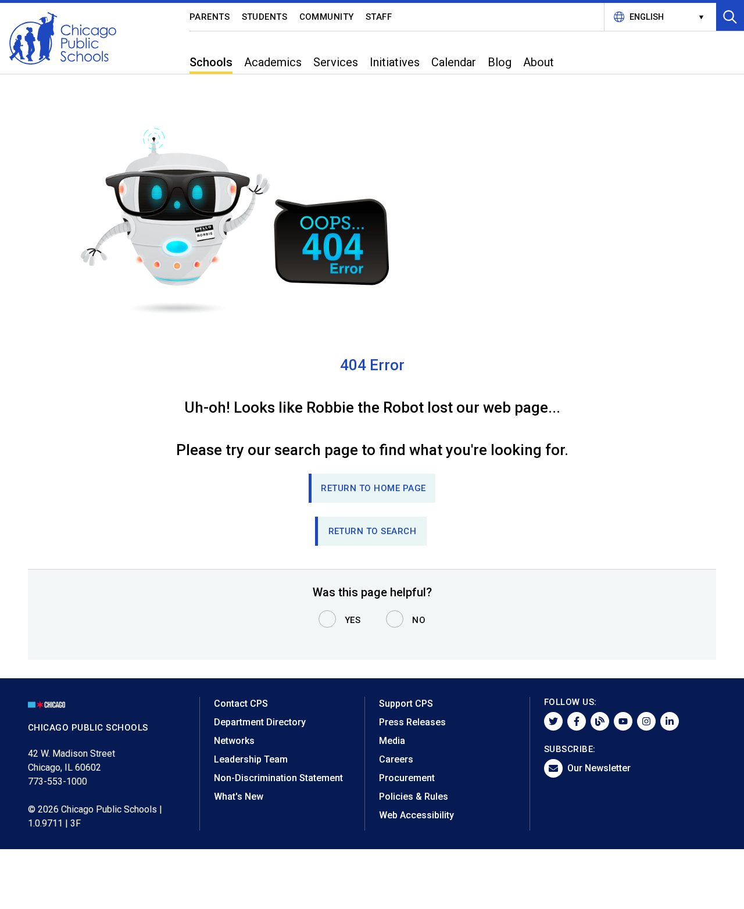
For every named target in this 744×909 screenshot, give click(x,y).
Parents (209, 17)
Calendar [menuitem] (453, 62)
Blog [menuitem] (500, 62)
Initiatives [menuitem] (395, 62)
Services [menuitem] (335, 62)
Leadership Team (251, 759)
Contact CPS (241, 703)
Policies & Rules (413, 796)
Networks (234, 740)
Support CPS (406, 703)
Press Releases (412, 722)
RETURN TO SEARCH (372, 531)
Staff (379, 17)
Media (392, 740)
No (418, 620)
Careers (396, 759)
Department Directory (260, 722)
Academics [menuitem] (273, 62)
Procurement (407, 777)
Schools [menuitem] (211, 62)
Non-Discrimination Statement (278, 777)
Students (265, 17)
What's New (238, 796)
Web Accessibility (416, 815)
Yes (353, 620)
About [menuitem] (538, 62)
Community (327, 17)
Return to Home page (373, 488)
